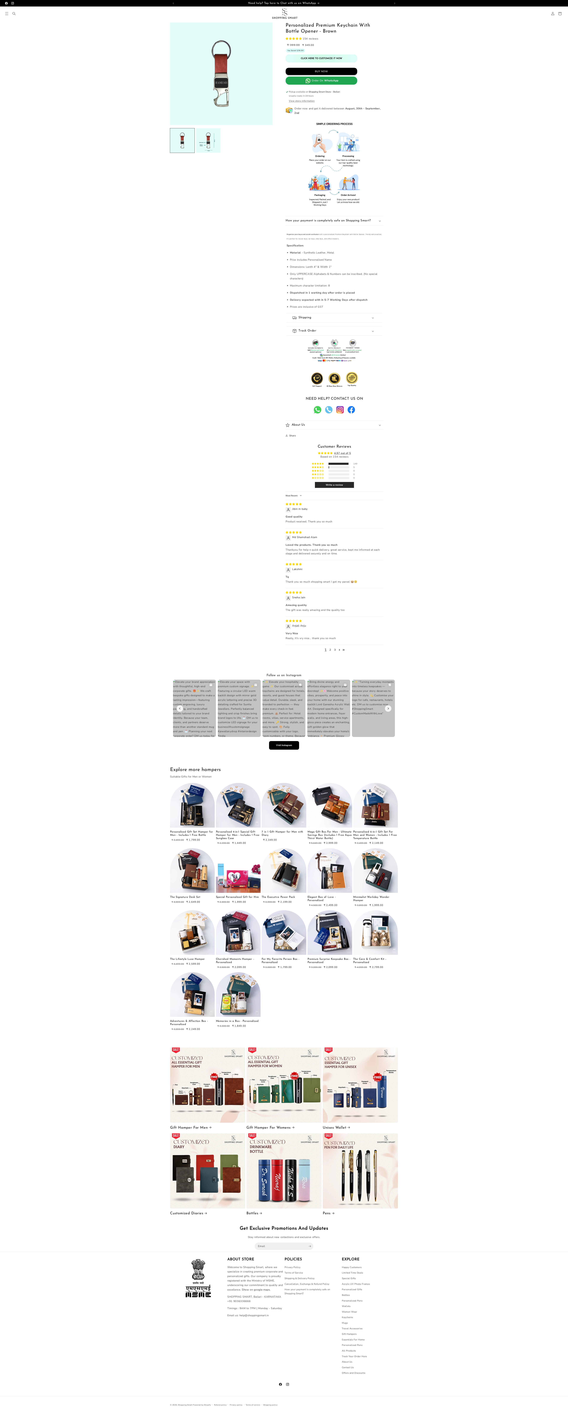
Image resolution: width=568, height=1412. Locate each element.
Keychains (347, 1317)
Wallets (346, 1306)
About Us (347, 1361)
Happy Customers (352, 1267)
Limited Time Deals (352, 1272)
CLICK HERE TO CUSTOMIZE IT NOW (321, 58)
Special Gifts (349, 1278)
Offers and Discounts (353, 1372)
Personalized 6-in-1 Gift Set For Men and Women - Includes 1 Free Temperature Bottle (375, 835)
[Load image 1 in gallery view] (182, 140)
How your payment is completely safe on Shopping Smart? (307, 1291)
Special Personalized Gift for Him (237, 897)
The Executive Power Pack (278, 897)
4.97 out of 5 (342, 453)
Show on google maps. (256, 1289)
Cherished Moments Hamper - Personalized (235, 961)
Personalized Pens (352, 1300)
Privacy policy (236, 1405)
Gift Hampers (349, 1333)
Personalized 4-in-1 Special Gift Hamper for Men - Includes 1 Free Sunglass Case (237, 835)
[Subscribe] (309, 1246)
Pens (327, 1213)
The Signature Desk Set (185, 897)
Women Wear (349, 1311)
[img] (294, 504)
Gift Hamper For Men (189, 1128)
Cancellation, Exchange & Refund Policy (307, 1283)
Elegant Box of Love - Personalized (322, 899)
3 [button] (335, 650)
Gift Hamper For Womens (268, 1128)
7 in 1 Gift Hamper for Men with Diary (282, 833)
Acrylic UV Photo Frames (356, 1283)
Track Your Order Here (354, 1356)
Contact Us (348, 1367)
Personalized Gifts (352, 1289)
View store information (302, 100)
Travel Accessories (352, 1328)
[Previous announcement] (173, 3)
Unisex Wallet (334, 1128)
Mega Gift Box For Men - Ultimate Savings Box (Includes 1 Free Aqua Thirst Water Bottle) (330, 835)
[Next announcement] (394, 3)
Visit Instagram (284, 745)
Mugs (345, 1322)
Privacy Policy (292, 1267)
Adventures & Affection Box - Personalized (189, 1023)
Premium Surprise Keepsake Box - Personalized (329, 961)
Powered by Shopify (202, 1405)
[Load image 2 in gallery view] (208, 140)
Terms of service (253, 1405)
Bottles (252, 1213)
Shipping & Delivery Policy (300, 1278)
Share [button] (292, 435)
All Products (349, 1350)
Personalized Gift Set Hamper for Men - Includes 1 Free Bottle (191, 833)
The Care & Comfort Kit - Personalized (369, 961)
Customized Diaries (186, 1213)
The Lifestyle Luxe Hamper (187, 959)
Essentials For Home (353, 1339)
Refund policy (220, 1405)
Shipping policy (270, 1405)
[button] (6, 13)
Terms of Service (294, 1272)
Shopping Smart (185, 1405)
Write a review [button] (334, 485)
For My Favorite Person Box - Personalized (280, 961)
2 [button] (330, 650)
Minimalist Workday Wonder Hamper (371, 899)
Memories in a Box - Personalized (237, 1021)
